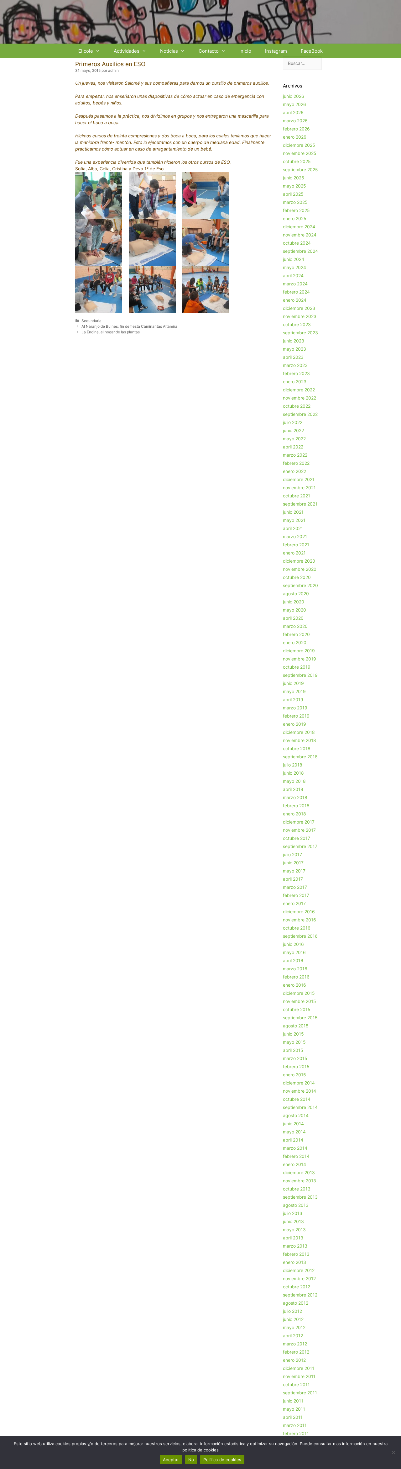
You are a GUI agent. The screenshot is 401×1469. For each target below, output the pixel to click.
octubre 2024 (297, 243)
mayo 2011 (294, 1409)
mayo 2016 (294, 952)
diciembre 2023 (299, 308)
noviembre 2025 (299, 153)
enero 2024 (294, 300)
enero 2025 (294, 218)
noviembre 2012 (299, 1278)
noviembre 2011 (299, 1376)
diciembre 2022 (299, 389)
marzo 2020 (295, 626)
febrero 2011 (296, 1433)
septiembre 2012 (300, 1294)
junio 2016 (293, 944)
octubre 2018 (296, 748)
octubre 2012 (296, 1286)
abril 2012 (293, 1335)
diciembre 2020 (299, 561)
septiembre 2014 (300, 1107)
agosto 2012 (295, 1303)
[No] (393, 1452)
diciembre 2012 (299, 1270)
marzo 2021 (295, 536)
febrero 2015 (296, 1066)
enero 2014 (294, 1164)
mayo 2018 (294, 781)
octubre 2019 (296, 667)
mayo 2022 (294, 438)
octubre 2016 (296, 928)
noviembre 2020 (299, 569)
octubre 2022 (296, 406)
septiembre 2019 (300, 675)
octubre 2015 (296, 1009)
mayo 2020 (294, 610)
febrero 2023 (296, 373)
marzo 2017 (295, 887)
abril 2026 (293, 112)
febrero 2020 (296, 634)
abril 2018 (293, 789)
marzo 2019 (295, 707)
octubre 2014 (296, 1099)
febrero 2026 (296, 128)
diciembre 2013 (299, 1172)
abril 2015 (293, 1050)
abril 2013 (293, 1237)
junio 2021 (293, 512)
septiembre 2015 (300, 1017)
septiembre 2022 (300, 414)
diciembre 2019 (299, 650)
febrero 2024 (296, 291)
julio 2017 (292, 854)
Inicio (245, 51)
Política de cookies (222, 1459)
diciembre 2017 (299, 822)
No (191, 1459)
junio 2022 (293, 430)
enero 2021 (294, 552)
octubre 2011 (296, 1384)
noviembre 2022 (299, 397)
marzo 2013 (295, 1246)
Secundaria (91, 320)
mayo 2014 (294, 1131)
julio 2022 (292, 422)
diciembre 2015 (299, 993)
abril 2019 (293, 699)
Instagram (276, 51)
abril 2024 (293, 275)
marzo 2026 (295, 120)
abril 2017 (293, 879)
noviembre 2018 (299, 740)
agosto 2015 (296, 1025)
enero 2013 (294, 1262)
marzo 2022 (295, 455)
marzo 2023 (295, 365)
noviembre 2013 (299, 1180)
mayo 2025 (294, 185)
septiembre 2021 (300, 503)
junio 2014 (293, 1123)
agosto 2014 (296, 1115)
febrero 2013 (296, 1254)
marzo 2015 (295, 1058)
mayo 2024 (294, 267)
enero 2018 (294, 813)
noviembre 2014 (299, 1091)
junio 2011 (293, 1400)
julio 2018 (292, 764)
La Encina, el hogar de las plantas (110, 332)
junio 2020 (293, 601)
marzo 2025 (295, 202)
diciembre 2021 (299, 479)
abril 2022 (293, 446)
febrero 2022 (296, 463)
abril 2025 (293, 194)
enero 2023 (294, 381)
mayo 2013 (294, 1229)
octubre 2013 (296, 1188)
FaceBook (312, 51)
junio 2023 (293, 340)
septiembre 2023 (300, 332)
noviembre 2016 (299, 919)
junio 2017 (293, 862)
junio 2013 (293, 1221)
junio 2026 (293, 96)
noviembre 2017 (299, 830)
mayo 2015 (294, 1042)
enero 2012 (294, 1360)
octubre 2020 (297, 577)
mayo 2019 (294, 691)
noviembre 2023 (299, 316)
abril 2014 (293, 1140)
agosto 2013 (296, 1205)
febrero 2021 (296, 544)
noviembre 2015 (299, 1001)
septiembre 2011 (300, 1392)
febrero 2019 (296, 716)
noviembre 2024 (299, 234)
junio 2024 (293, 259)
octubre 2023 (297, 324)
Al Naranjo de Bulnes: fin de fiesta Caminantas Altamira (129, 326)
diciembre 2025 (299, 145)
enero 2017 (294, 903)
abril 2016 (293, 960)
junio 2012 (293, 1319)
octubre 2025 (297, 161)
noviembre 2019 (299, 658)
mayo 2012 (294, 1327)
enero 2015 (294, 1074)
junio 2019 (293, 683)
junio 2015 (293, 1034)
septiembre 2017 (300, 846)
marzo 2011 (295, 1425)
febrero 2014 (296, 1156)
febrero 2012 (296, 1352)
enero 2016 (294, 985)
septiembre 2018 (300, 756)
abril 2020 (293, 618)
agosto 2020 (296, 593)
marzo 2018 (295, 797)
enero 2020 (294, 642)
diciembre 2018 (299, 732)
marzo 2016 (295, 968)
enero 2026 (294, 137)
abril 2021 (293, 528)
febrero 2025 (296, 210)
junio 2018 (293, 773)
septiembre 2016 (300, 936)
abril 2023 (293, 357)
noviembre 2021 (299, 487)
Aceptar (171, 1459)
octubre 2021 (296, 495)
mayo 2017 (294, 870)
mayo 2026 (294, 104)
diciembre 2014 (299, 1082)
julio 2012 (292, 1311)
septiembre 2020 (300, 585)
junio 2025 (293, 177)
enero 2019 (294, 724)
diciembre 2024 (299, 226)
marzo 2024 (295, 283)
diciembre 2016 (299, 911)
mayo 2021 (294, 520)
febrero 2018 (296, 805)
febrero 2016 (296, 976)
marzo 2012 (295, 1343)
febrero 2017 (296, 895)
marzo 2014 (295, 1148)
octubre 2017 (296, 838)
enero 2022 (294, 471)
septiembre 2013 (300, 1197)
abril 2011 (293, 1417)
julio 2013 (292, 1213)
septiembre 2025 (300, 169)
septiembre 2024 (300, 251)
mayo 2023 (294, 349)
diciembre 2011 (298, 1368)
